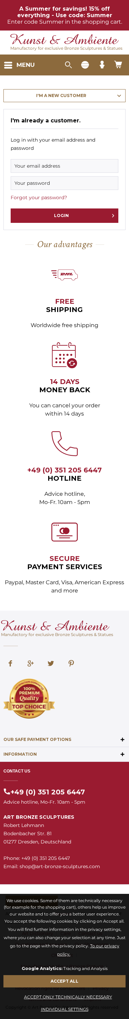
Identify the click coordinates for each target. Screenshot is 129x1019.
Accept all (64, 981)
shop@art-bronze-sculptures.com (60, 866)
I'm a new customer (61, 95)
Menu (26, 64)
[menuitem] (19, 65)
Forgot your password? (39, 197)
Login (61, 215)
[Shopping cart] (119, 65)
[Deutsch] (85, 65)
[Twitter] (51, 664)
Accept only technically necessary (68, 996)
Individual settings (64, 1009)
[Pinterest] (71, 664)
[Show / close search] (68, 65)
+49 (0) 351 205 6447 (64, 470)
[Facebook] (10, 664)
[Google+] (30, 664)
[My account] (102, 65)
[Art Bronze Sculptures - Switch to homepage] (64, 40)
